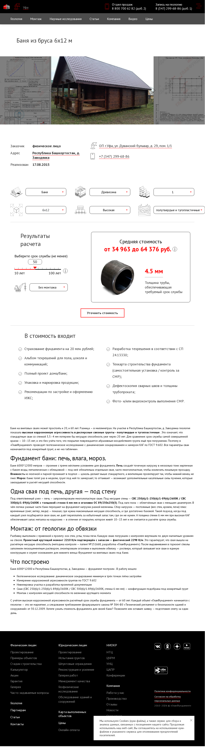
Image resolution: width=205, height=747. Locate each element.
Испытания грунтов (71, 658)
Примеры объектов (23, 658)
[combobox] (45, 192)
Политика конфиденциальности (172, 691)
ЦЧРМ (110, 658)
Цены (62, 723)
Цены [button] (149, 19)
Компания (113, 686)
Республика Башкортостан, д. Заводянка (56, 155)
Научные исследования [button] (66, 19)
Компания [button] (113, 19)
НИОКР (111, 645)
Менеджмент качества (74, 681)
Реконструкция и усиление (76, 669)
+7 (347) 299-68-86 (114, 156)
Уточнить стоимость (102, 313)
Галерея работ (68, 675)
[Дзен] (177, 646)
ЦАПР (110, 669)
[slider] (35, 268)
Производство (116, 698)
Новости (112, 710)
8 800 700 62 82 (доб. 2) (129, 8)
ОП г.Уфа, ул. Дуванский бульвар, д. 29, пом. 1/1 (135, 145)
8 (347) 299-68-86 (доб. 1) (174, 8)
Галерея (15, 687)
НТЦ (109, 652)
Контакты (17, 724)
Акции (14, 675)
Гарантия (16, 681)
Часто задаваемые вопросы (29, 693)
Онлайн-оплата (69, 730)
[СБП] (161, 670)
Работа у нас (115, 693)
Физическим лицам (23, 645)
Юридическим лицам (72, 645)
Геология (16, 19)
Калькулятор (19, 669)
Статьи (94, 19)
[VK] (157, 646)
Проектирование (22, 652)
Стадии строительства (26, 664)
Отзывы (111, 704)
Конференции (115, 675)
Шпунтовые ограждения (75, 664)
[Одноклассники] (167, 646)
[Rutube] (187, 646)
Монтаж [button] (36, 19)
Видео (132, 19)
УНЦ (109, 664)
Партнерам (18, 710)
